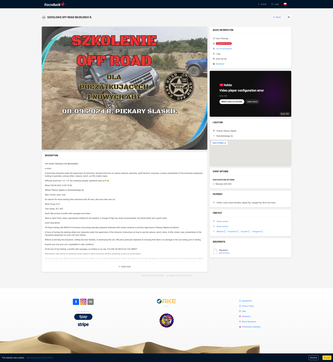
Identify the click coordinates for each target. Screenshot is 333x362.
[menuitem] (262, 4)
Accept (327, 357)
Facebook (232, 231)
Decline (313, 357)
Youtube (244, 231)
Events (264, 4)
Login (276, 4)
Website (220, 231)
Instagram (256, 231)
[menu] (228, 4)
